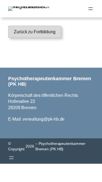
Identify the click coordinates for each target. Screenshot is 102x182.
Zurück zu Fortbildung (34, 31)
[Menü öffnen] (90, 8)
